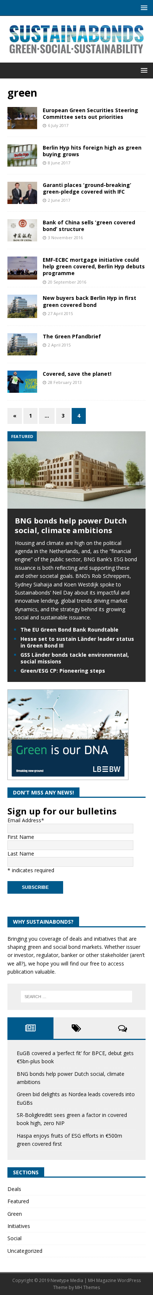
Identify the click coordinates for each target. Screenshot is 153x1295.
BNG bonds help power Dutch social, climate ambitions (71, 525)
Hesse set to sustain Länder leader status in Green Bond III (77, 642)
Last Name (20, 853)
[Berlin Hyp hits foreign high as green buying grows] (22, 155)
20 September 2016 (67, 282)
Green (14, 1213)
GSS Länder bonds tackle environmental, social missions (74, 658)
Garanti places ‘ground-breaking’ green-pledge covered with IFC (87, 188)
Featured (18, 1201)
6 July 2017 (58, 125)
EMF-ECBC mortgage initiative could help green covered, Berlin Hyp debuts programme (94, 266)
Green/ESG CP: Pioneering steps (62, 670)
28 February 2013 (65, 382)
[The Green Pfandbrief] (22, 344)
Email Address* (25, 820)
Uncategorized (24, 1250)
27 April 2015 (60, 313)
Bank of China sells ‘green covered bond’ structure (89, 225)
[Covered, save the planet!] (22, 382)
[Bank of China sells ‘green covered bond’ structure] (22, 230)
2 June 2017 (59, 200)
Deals (14, 1188)
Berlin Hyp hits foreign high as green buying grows (92, 151)
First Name (20, 836)
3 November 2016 (65, 237)
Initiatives (18, 1225)
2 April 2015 (59, 345)
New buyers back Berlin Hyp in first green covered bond (89, 301)
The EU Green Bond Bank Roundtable (69, 629)
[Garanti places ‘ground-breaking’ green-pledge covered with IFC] (22, 193)
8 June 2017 (59, 162)
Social (14, 1238)
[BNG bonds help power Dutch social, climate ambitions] (76, 504)
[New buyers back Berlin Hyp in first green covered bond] (22, 306)
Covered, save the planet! (77, 373)
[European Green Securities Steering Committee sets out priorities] (22, 118)
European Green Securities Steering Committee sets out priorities (90, 113)
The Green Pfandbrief (72, 336)
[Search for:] (76, 996)
